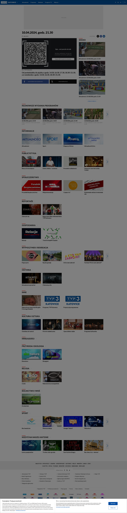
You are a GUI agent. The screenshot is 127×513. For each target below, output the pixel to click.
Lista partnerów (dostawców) (63, 507)
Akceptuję (113, 503)
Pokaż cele (113, 507)
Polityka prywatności (21, 510)
